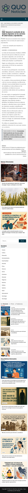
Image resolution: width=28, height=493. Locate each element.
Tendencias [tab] (19, 304)
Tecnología (4, 298)
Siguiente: (15, 153)
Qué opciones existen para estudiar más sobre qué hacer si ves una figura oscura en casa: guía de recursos (13, 408)
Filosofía (4, 263)
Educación (4, 255)
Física (3, 266)
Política (3, 285)
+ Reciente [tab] (5, 304)
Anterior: (13, 147)
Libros (3, 271)
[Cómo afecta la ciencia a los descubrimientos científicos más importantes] (5, 341)
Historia (4, 269)
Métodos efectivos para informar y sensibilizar (12, 432)
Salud (3, 290)
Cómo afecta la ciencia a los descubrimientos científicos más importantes (18, 342)
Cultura (3, 252)
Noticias (3, 30)
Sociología (4, 296)
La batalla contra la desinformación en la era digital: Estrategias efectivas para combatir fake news (13, 233)
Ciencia (3, 250)
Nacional (4, 277)
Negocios (4, 279)
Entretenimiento (5, 258)
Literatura (4, 274)
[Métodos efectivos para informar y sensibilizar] (5, 331)
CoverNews (10, 490)
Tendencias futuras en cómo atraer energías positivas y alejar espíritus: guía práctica (18, 352)
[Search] (26, 19)
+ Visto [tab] (12, 304)
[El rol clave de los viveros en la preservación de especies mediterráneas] (14, 197)
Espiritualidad (5, 260)
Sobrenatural (5, 293)
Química (4, 287)
